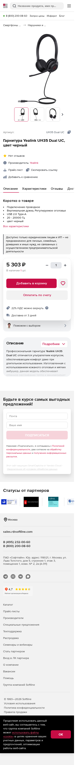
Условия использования (19, 703)
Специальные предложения (21, 624)
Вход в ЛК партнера (16, 658)
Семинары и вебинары (17, 644)
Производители (13, 618)
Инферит (52, 15)
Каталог (8, 604)
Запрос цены (37, 15)
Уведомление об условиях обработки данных (32, 469)
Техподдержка (12, 631)
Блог (62, 15)
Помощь (8, 678)
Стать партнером (14, 651)
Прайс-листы (11, 611)
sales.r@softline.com (18, 531)
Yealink (34, 162)
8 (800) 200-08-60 (16, 15)
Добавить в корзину (31, 283)
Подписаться (37, 435)
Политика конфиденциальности (24, 707)
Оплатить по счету (37, 295)
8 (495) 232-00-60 (16, 542)
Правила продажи (15, 712)
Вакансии (9, 671)
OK (61, 734)
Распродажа (11, 638)
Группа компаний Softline (19, 684)
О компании (11, 664)
